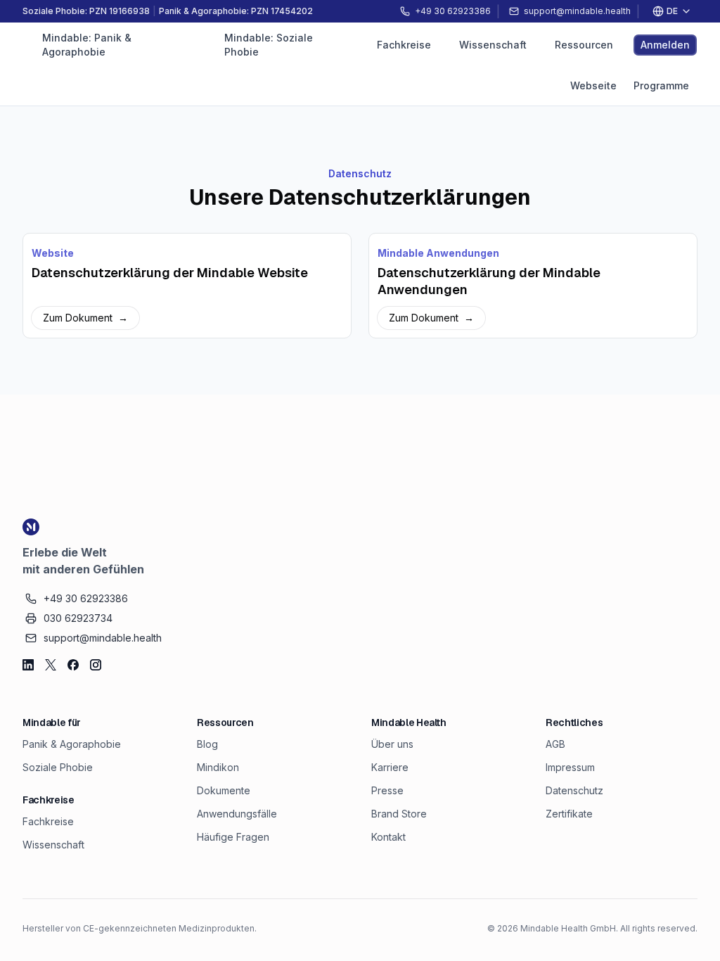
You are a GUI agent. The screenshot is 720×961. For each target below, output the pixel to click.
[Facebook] (73, 664)
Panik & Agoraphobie (71, 744)
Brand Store (399, 814)
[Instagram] (95, 664)
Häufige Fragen (233, 837)
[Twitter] (50, 664)
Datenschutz (574, 790)
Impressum (570, 767)
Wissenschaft (53, 845)
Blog (207, 744)
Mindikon (218, 767)
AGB (555, 744)
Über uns (392, 744)
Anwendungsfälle (237, 814)
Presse (387, 790)
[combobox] (671, 11)
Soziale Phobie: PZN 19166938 (86, 11)
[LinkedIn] (28, 664)
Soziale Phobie (57, 767)
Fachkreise (48, 821)
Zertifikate (569, 814)
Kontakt (388, 837)
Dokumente (223, 790)
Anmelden (665, 45)
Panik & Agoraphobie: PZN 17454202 (236, 11)
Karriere (390, 767)
